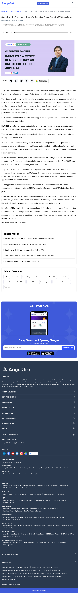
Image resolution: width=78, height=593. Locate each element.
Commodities (15, 277)
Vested (27, 474)
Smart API (55, 468)
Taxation (7, 287)
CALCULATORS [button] (7, 402)
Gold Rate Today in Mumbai (11, 508)
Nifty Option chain (9, 500)
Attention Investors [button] (10, 554)
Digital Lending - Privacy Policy (11, 573)
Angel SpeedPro (30, 468)
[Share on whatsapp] (16, 81)
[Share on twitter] (21, 81)
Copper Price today (9, 525)
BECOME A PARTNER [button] (9, 418)
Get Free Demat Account (39, 590)
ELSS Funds (7, 542)
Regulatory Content (23, 567)
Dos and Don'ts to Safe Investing (41, 567)
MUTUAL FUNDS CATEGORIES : (12, 540)
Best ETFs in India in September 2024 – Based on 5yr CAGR (24, 244)
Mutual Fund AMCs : (9, 532)
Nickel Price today (52, 525)
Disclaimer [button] (6, 562)
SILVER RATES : (7, 515)
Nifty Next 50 (41, 485)
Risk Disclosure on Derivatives (52, 576)
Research (56, 282)
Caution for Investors (8, 579)
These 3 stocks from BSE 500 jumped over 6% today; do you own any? (28, 256)
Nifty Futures (7, 494)
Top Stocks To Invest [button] (10, 435)
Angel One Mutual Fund (10, 534)
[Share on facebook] (27, 81)
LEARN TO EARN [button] (7, 413)
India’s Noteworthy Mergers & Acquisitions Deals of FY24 (24, 250)
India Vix (17, 488)
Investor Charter (46, 573)
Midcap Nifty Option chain (42, 500)
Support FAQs (20, 443)
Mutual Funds (20, 282)
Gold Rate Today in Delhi (29, 508)
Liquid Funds (17, 542)
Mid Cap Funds (61, 542)
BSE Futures (60, 494)
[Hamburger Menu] (76, 3)
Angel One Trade (18, 468)
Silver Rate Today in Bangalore (34, 517)
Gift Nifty (25, 488)
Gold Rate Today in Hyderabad (12, 511)
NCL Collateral (6, 576)
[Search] (73, 3)
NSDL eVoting (28, 576)
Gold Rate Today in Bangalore (33, 511)
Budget (6, 277)
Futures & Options (27, 277)
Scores (56, 567)
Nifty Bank (14, 485)
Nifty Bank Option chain (24, 500)
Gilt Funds (51, 542)
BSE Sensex (64, 485)
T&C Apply (46, 570)
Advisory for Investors (60, 573)
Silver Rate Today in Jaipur (11, 519)
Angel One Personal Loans (31, 573)
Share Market (66, 282)
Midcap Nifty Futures (34, 494)
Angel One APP (7, 468)
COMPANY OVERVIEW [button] (9, 392)
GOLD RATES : (6, 506)
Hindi (48, 277)
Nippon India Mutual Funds (11, 536)
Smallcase (14, 474)
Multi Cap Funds (8, 545)
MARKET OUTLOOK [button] (8, 423)
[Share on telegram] (11, 81)
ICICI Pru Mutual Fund (67, 534)
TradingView (34, 474)
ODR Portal (37, 576)
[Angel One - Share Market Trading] (7, 3)
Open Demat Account (42, 3)
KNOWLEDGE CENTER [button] (9, 407)
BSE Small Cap (8, 488)
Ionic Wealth (17, 462)
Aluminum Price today (25, 525)
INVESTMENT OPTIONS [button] (9, 397)
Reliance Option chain (60, 500)
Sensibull (5, 474)
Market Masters (63, 277)
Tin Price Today (8, 528)
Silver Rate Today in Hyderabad (13, 517)
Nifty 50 (5, 485)
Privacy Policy (56, 570)
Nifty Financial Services (27, 485)
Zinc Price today (39, 525)
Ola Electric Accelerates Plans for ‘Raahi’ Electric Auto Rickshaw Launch (29, 238)
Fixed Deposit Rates (66, 468)
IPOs (54, 277)
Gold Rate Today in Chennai (48, 508)
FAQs (39, 570)
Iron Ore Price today (67, 525)
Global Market (40, 277)
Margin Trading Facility (43, 468)
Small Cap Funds (28, 542)
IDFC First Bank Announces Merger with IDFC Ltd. (21, 261)
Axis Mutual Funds (38, 534)
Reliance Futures (49, 494)
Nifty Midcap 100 (53, 485)
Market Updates (9, 282)
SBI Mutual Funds (25, 534)
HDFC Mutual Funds (52, 534)
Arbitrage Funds (41, 542)
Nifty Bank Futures (20, 494)
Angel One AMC (7, 462)
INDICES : (5, 483)
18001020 (8, 443)
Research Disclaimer (8, 567)
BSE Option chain (8, 502)
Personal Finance (32, 282)
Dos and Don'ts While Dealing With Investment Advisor (19, 570)
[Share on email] (32, 81)
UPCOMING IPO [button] (7, 428)
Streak (21, 474)
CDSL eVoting (17, 576)
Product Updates (45, 282)
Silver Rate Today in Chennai (55, 517)
